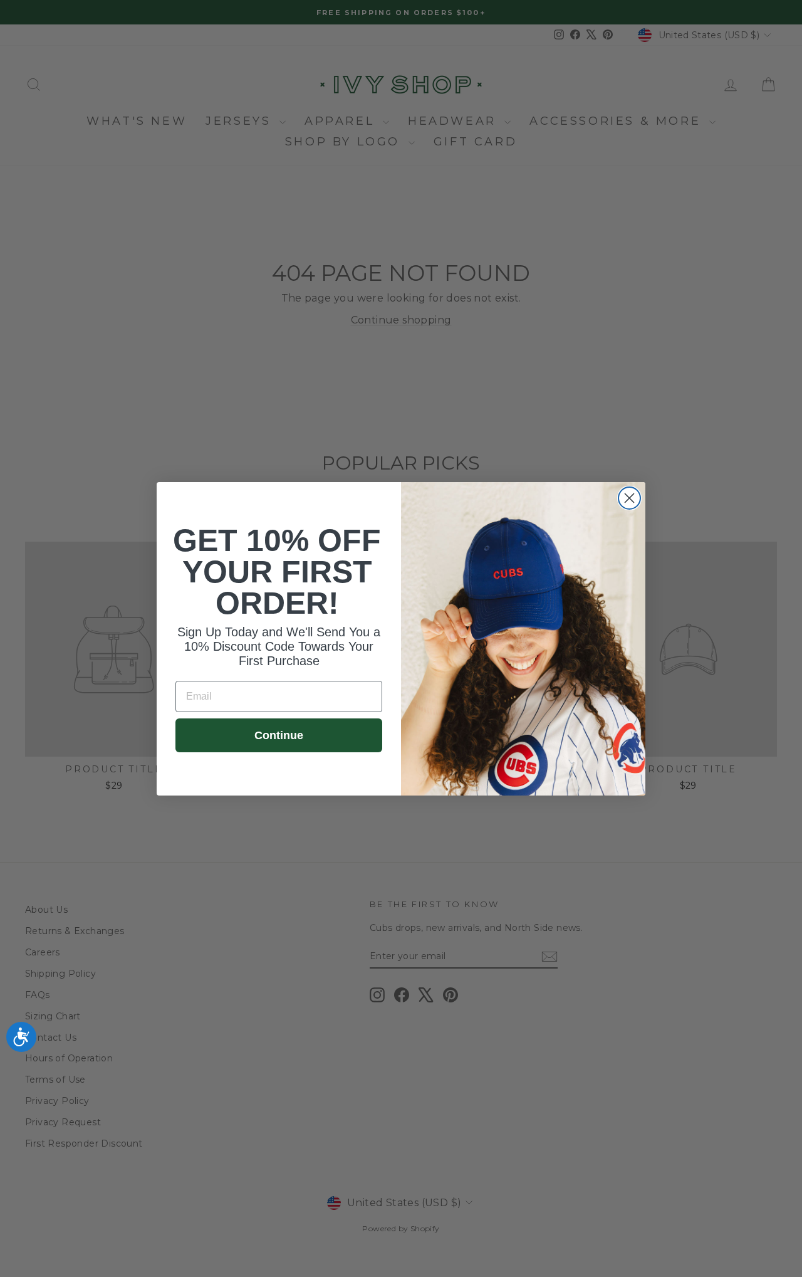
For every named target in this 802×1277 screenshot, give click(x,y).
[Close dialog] (629, 498)
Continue (278, 735)
